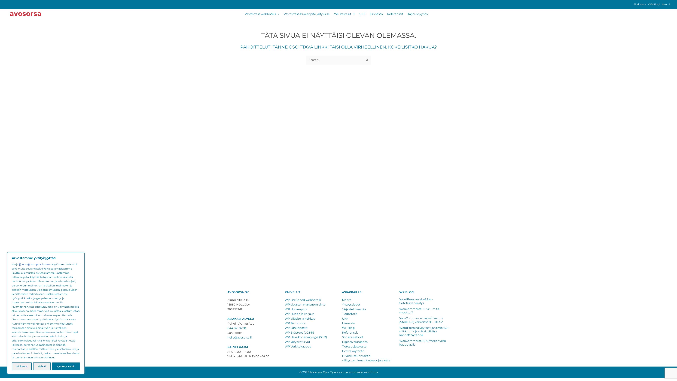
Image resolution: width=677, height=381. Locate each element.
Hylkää (42, 366)
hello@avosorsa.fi (239, 337)
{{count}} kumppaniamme (35, 264)
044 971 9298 (236, 328)
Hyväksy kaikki (66, 366)
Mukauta (21, 366)
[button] (277, 14)
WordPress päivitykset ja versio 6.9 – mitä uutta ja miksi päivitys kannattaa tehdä (424, 331)
